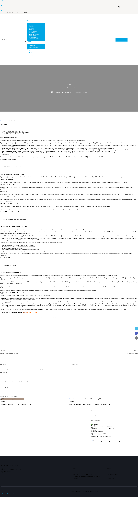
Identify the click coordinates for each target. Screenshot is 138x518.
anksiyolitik (10, 317)
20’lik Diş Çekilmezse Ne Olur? (8, 159)
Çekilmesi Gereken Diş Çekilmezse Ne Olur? (16, 404)
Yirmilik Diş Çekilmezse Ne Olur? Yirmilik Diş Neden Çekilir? (91, 404)
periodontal (53, 317)
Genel (101, 426)
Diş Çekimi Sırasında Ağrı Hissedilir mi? (15, 133)
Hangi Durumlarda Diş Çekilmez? (10, 130)
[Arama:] (113, 415)
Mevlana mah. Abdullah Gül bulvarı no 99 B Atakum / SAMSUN (14, 12)
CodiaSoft (78, 491)
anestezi (2, 317)
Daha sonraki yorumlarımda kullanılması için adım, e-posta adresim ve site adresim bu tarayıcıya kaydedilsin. (24, 368)
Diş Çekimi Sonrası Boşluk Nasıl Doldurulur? (16, 135)
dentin (26, 317)
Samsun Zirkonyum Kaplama (98, 433)
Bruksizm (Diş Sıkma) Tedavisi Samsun (101, 436)
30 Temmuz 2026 (100, 431)
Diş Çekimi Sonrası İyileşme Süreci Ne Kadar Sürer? (17, 132)
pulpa (60, 317)
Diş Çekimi (69, 84)
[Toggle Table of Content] (1, 127)
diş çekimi (32, 317)
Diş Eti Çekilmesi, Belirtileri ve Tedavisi (10, 211)
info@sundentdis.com (112, 474)
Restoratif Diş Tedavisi (6, 257)
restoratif (65, 317)
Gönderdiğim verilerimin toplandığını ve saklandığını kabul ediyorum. (16, 381)
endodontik (39, 317)
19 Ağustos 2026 (109, 426)
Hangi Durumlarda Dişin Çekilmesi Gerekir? (13, 131)
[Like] (2, 335)
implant (46, 317)
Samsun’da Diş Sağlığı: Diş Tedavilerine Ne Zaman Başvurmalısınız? (117, 428)
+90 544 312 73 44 (32, 312)
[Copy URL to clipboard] (136, 342)
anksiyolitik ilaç (18, 317)
